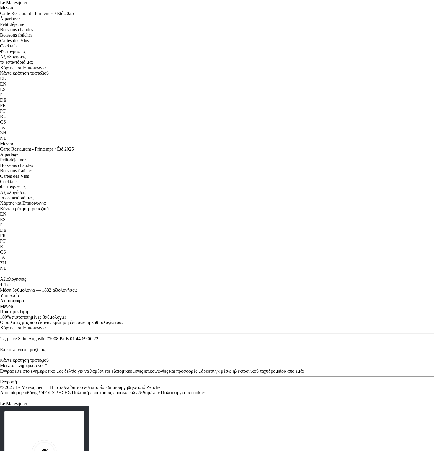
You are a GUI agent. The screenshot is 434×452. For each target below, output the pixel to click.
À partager (10, 18)
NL (3, 138)
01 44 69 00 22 (84, 338)
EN (3, 83)
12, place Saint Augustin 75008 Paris (34, 338)
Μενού (7, 7)
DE (3, 100)
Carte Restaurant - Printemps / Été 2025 (37, 13)
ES (3, 89)
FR (3, 105)
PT (3, 111)
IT (2, 94)
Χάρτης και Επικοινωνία (23, 67)
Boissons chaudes (16, 29)
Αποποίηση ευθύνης (19, 392)
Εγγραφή (8, 381)
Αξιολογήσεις (13, 56)
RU (3, 116)
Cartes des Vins (14, 40)
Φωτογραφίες (12, 51)
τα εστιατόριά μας (16, 62)
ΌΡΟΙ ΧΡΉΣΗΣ (55, 392)
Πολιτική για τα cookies (183, 392)
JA (2, 127)
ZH (3, 132)
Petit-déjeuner (13, 24)
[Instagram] (2, 273)
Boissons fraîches (16, 34)
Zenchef (154, 387)
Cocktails (8, 45)
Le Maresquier (13, 2)
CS (3, 121)
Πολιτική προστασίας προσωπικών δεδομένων (116, 392)
